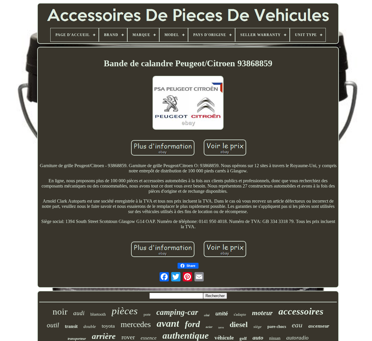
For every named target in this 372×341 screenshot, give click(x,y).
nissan (274, 338)
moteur (262, 313)
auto (258, 337)
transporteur (77, 339)
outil (53, 325)
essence (149, 338)
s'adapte (240, 314)
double (89, 326)
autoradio (297, 338)
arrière (104, 336)
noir (60, 311)
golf (243, 338)
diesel (239, 324)
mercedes (136, 324)
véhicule (224, 338)
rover (128, 337)
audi (79, 313)
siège (257, 326)
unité (221, 314)
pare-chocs (276, 326)
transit (71, 326)
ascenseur (318, 326)
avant (168, 323)
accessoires (300, 311)
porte (147, 315)
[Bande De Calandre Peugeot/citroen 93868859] (188, 103)
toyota (108, 326)
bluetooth (98, 314)
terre (221, 327)
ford (192, 324)
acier (209, 326)
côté (207, 315)
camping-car (177, 312)
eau (297, 325)
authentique (185, 335)
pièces (125, 311)
